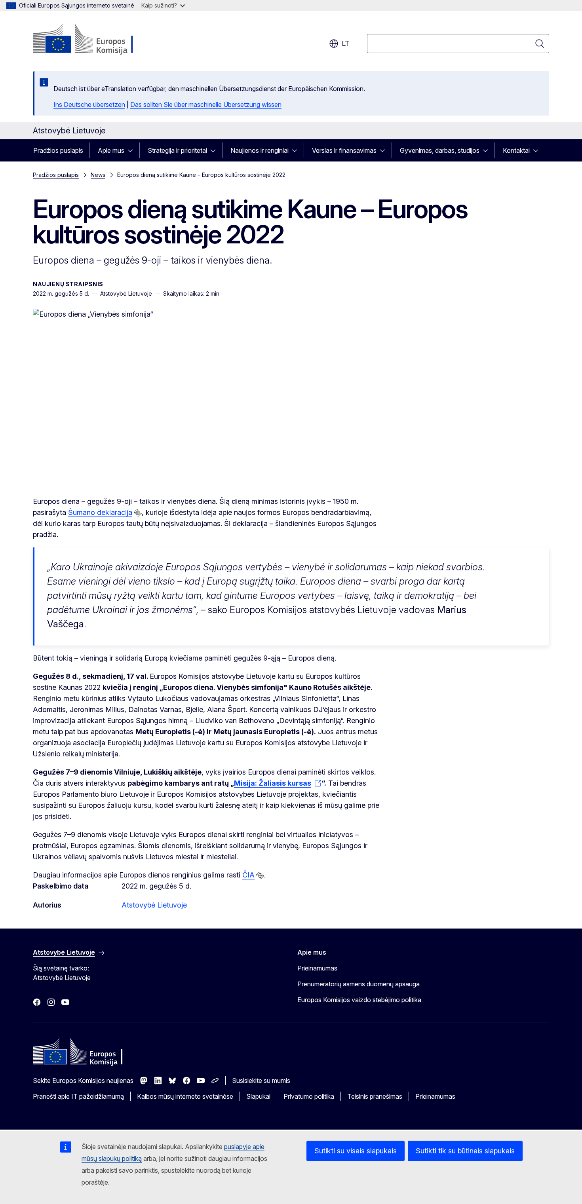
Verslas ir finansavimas (344, 150)
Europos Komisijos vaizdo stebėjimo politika (359, 1000)
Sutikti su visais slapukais (355, 1151)
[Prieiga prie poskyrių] (132, 150)
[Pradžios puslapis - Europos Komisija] (97, 39)
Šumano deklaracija (100, 512)
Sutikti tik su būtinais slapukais (465, 1151)
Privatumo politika (308, 1096)
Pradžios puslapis (58, 150)
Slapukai (258, 1096)
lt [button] (346, 43)
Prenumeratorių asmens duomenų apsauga (358, 984)
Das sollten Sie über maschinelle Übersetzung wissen (205, 104)
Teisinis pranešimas (374, 1096)
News (98, 174)
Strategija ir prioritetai (177, 150)
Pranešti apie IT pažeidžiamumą (78, 1096)
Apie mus (111, 150)
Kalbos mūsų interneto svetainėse (185, 1096)
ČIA (248, 875)
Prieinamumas (317, 968)
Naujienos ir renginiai (259, 150)
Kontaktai (516, 150)
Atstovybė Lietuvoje (154, 905)
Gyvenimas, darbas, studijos (439, 150)
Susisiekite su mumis (261, 1080)
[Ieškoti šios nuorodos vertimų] (138, 513)
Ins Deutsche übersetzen (89, 104)
